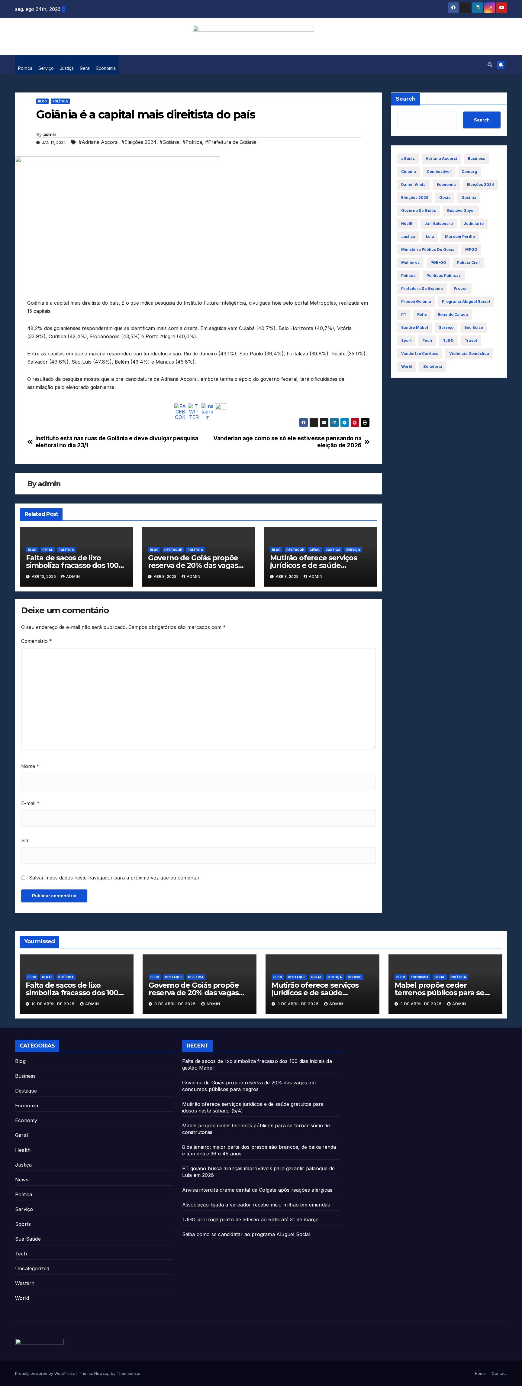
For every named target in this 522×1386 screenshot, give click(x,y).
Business (476, 158)
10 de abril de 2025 (53, 1004)
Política (25, 68)
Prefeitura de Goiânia (422, 288)
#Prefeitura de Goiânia (230, 142)
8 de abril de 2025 (175, 1004)
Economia (106, 68)
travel (471, 340)
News (21, 1180)
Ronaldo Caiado (453, 314)
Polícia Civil (468, 262)
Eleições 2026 (414, 197)
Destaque (173, 550)
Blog (42, 101)
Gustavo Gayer (461, 210)
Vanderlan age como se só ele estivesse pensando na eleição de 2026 (287, 442)
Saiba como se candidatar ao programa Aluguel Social (246, 1234)
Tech (427, 340)
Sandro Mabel (414, 327)
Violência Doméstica (469, 353)
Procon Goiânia (416, 301)
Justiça (67, 68)
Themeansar (128, 1373)
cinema (408, 171)
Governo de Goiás (418, 210)
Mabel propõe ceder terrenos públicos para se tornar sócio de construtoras (445, 993)
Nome (30, 766)
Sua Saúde (28, 1239)
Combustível (439, 171)
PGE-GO (438, 262)
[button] (490, 65)
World (22, 1298)
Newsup (102, 1373)
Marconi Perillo (460, 236)
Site (25, 840)
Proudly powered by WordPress (45, 1373)
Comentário (36, 641)
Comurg (469, 171)
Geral (85, 68)
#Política (192, 142)
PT (403, 314)
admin (49, 134)
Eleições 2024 (480, 184)
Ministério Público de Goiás (427, 249)
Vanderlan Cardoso (419, 353)
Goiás (444, 197)
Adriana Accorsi (441, 158)
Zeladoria (432, 366)
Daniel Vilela (413, 184)
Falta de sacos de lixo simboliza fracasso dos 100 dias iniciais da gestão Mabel (76, 565)
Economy (26, 1120)
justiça (408, 236)
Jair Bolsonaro (438, 223)
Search (406, 99)
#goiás (408, 158)
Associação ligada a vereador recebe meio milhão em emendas (256, 1205)
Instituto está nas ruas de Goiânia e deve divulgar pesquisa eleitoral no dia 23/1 (116, 442)
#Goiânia (169, 142)
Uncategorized (32, 1268)
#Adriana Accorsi (98, 142)
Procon (461, 288)
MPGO (471, 249)
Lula (430, 236)
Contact (499, 1373)
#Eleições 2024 (138, 142)
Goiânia (468, 197)
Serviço (46, 68)
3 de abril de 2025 (298, 1004)
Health (23, 1150)
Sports (23, 1224)
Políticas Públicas (444, 275)
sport (406, 340)
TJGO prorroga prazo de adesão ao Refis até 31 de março (250, 1219)
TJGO (448, 340)
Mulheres (410, 262)
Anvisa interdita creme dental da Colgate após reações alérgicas (257, 1190)
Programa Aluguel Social (466, 301)
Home (480, 1373)
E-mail (30, 803)
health (407, 223)
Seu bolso (473, 327)
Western (24, 1283)
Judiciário (474, 223)
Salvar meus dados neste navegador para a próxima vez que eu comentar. (115, 878)
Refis (422, 314)
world (406, 366)
